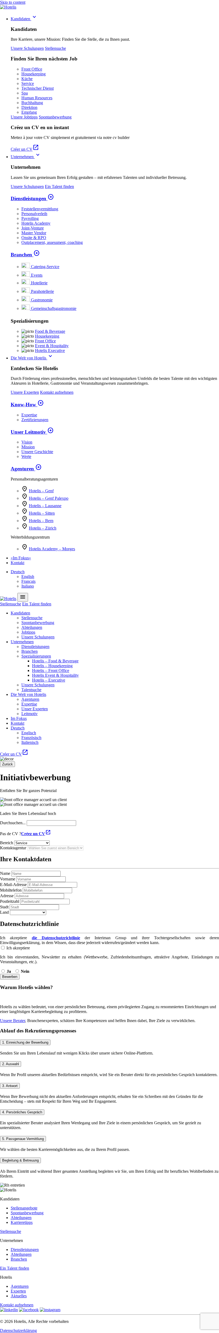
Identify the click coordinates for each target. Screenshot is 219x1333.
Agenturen (26, 468)
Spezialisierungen (36, 656)
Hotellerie (39, 283)
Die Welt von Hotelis (32, 358)
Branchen (25, 254)
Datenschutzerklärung (18, 1330)
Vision (26, 442)
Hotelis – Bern (41, 520)
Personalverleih (34, 213)
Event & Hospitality (52, 345)
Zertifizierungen (34, 419)
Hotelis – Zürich (42, 528)
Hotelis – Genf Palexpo (48, 498)
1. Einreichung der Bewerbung (25, 1042)
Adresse (7, 895)
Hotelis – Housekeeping (52, 665)
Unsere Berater (12, 1020)
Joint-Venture (32, 228)
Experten (18, 1291)
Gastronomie (42, 300)
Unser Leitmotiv (32, 432)
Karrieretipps (22, 1222)
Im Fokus (19, 718)
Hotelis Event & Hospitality (55, 675)
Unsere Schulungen (27, 48)
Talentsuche (31, 689)
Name (5, 873)
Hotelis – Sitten (42, 513)
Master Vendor (33, 233)
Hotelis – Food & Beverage (55, 661)
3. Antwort (10, 1086)
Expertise (29, 415)
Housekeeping (33, 74)
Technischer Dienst (37, 88)
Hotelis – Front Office (50, 670)
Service (27, 83)
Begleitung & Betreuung (20, 1160)
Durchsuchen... (13, 823)
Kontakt (17, 562)
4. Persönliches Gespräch (22, 1112)
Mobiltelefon (11, 890)
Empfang (29, 112)
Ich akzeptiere (17, 948)
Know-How (27, 404)
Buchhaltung (32, 102)
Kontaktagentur (13, 848)
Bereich (6, 842)
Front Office (31, 69)
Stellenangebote (24, 1208)
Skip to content (12, 2)
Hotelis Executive (50, 350)
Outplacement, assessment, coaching (52, 242)
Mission (28, 447)
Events (36, 275)
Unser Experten (34, 709)
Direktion (29, 107)
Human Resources (36, 98)
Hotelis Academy (35, 223)
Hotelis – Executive (48, 680)
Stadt (4, 907)
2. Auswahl (10, 1064)
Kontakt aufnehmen (56, 392)
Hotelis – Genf (41, 491)
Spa (24, 93)
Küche (27, 78)
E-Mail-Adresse (13, 884)
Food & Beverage (50, 331)
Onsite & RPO (33, 237)
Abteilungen (31, 627)
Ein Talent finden (59, 186)
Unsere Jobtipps (24, 117)
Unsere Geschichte (37, 451)
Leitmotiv (29, 713)
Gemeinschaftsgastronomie (53, 308)
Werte (26, 456)
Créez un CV (36, 833)
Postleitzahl (9, 901)
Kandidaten (24, 19)
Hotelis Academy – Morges (52, 549)
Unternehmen (26, 156)
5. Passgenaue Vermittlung (23, 1139)
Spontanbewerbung (55, 117)
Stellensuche (55, 48)
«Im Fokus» (21, 558)
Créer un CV (25, 149)
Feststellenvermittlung (39, 209)
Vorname (7, 879)
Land (4, 912)
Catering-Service (45, 266)
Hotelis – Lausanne (45, 505)
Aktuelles (19, 1296)
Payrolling (30, 218)
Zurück (7, 764)
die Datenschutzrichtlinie (56, 938)
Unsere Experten (25, 392)
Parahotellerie (42, 291)
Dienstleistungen (32, 198)
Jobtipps (28, 632)
